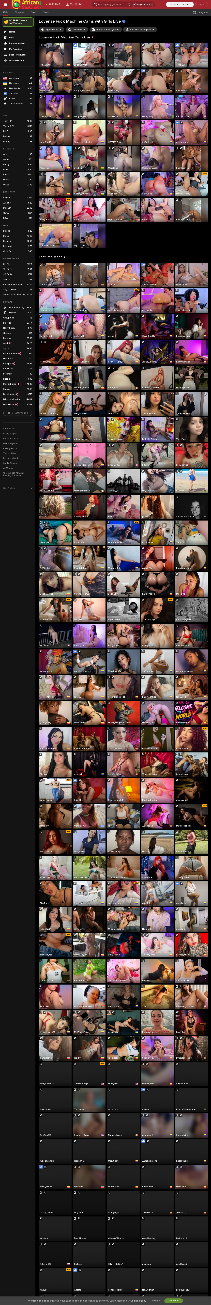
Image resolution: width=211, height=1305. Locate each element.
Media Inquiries (10, 443)
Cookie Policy (138, 1300)
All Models (8, 468)
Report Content (10, 438)
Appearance (52, 29)
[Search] (129, 4)
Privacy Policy (10, 448)
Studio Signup (10, 463)
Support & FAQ (10, 429)
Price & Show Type (106, 29)
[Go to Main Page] (27, 4)
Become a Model (11, 458)
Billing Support (10, 433)
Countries (77, 29)
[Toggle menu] (5, 4)
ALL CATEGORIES (20, 413)
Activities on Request (140, 29)
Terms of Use (9, 453)
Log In (201, 4)
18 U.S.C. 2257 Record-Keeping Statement (14, 474)
